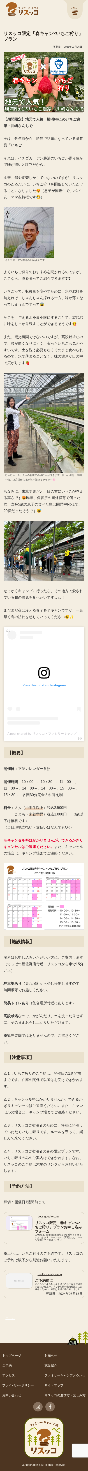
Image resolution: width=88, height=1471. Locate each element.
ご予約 (7, 1365)
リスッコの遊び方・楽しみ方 (65, 1395)
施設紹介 (50, 1365)
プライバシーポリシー (18, 1385)
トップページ (11, 1355)
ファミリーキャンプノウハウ (65, 1375)
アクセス (8, 1375)
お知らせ (50, 1355)
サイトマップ (53, 1385)
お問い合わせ (11, 1395)
